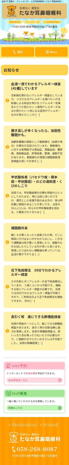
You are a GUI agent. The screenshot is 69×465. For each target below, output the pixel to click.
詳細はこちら (15, 407)
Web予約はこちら (18, 380)
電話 (20, 52)
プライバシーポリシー (24, 424)
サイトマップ (50, 424)
